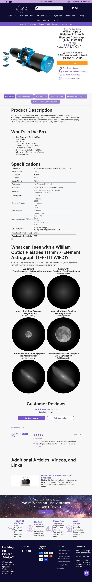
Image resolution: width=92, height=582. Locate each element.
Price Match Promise (71, 78)
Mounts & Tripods (43, 16)
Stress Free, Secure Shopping (75, 71)
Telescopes (12, 16)
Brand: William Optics (72, 29)
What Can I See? (57, 96)
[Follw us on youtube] (10, 2)
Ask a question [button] (60, 418)
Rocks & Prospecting (41, 20)
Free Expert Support (71, 68)
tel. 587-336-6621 (83, 556)
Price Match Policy (64, 550)
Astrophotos (32, 24)
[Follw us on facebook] (3, 2)
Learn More (46, 512)
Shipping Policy (62, 553)
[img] (38, 435)
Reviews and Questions (76, 96)
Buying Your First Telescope (49, 24)
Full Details (9, 96)
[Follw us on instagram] (6, 2)
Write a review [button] (31, 418)
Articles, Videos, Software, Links (45, 101)
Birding (81, 16)
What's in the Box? (25, 96)
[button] (69, 45)
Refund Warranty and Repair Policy (63, 557)
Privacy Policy (62, 565)
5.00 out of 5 (52, 409)
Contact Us (85, 2)
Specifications (41, 96)
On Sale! (23, 24)
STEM (56, 20)
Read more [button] (37, 446)
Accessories (70, 16)
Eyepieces (58, 16)
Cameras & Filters (26, 16)
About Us (75, 2)
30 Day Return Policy (71, 75)
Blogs (68, 2)
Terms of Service (63, 562)
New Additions (67, 24)
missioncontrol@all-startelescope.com (84, 552)
